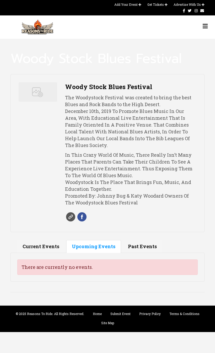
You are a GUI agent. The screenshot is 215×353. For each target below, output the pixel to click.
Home (97, 314)
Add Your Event (126, 4)
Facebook (82, 216)
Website (70, 216)
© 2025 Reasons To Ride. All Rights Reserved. (50, 314)
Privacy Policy (150, 314)
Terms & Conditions (184, 314)
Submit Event (120, 314)
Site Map (107, 323)
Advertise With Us (188, 4)
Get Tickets (156, 4)
